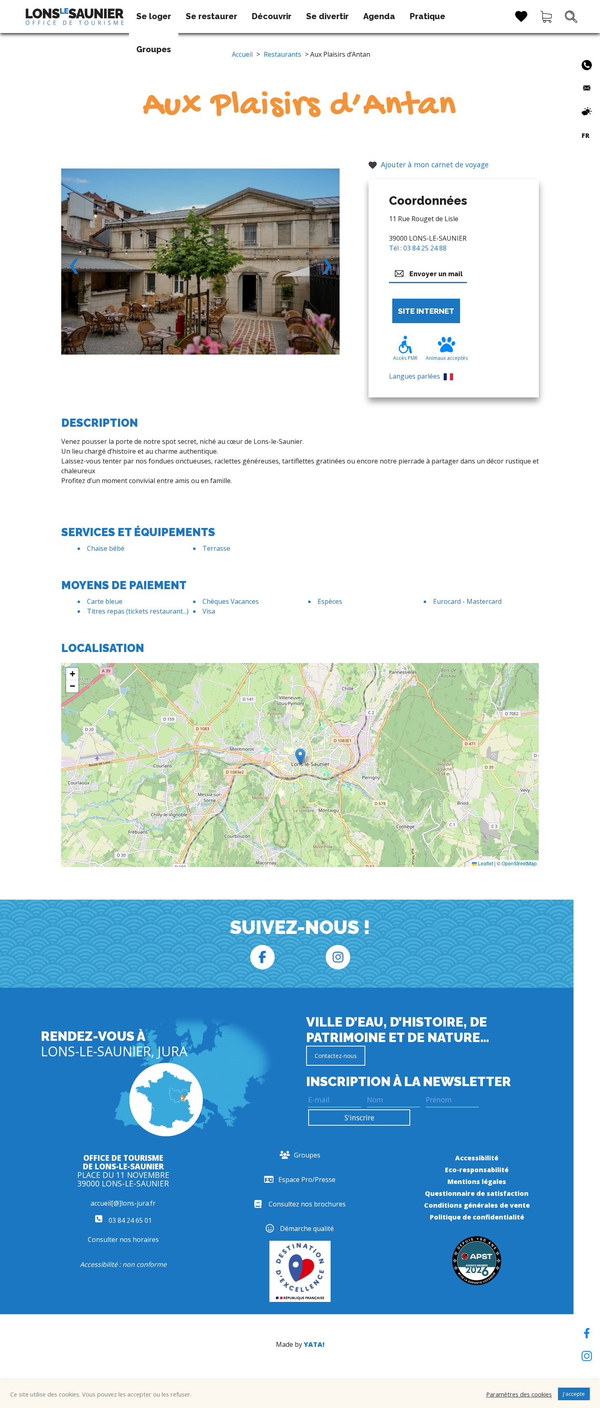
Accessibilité (476, 1157)
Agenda (379, 16)
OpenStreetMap (519, 863)
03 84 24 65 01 (129, 1220)
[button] (300, 756)
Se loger (153, 16)
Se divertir (327, 16)
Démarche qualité (307, 1228)
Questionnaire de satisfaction (477, 1193)
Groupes (153, 49)
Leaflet (485, 863)
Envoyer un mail (436, 274)
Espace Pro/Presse (307, 1179)
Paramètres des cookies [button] (519, 1394)
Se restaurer (211, 16)
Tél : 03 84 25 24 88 (418, 248)
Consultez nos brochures (307, 1204)
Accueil (242, 54)
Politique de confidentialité (477, 1217)
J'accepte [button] (574, 1393)
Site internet (426, 310)
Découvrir (271, 16)
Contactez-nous (336, 1056)
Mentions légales (476, 1181)
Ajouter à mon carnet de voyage (435, 164)
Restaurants (282, 54)
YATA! (314, 1344)
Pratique (427, 16)
